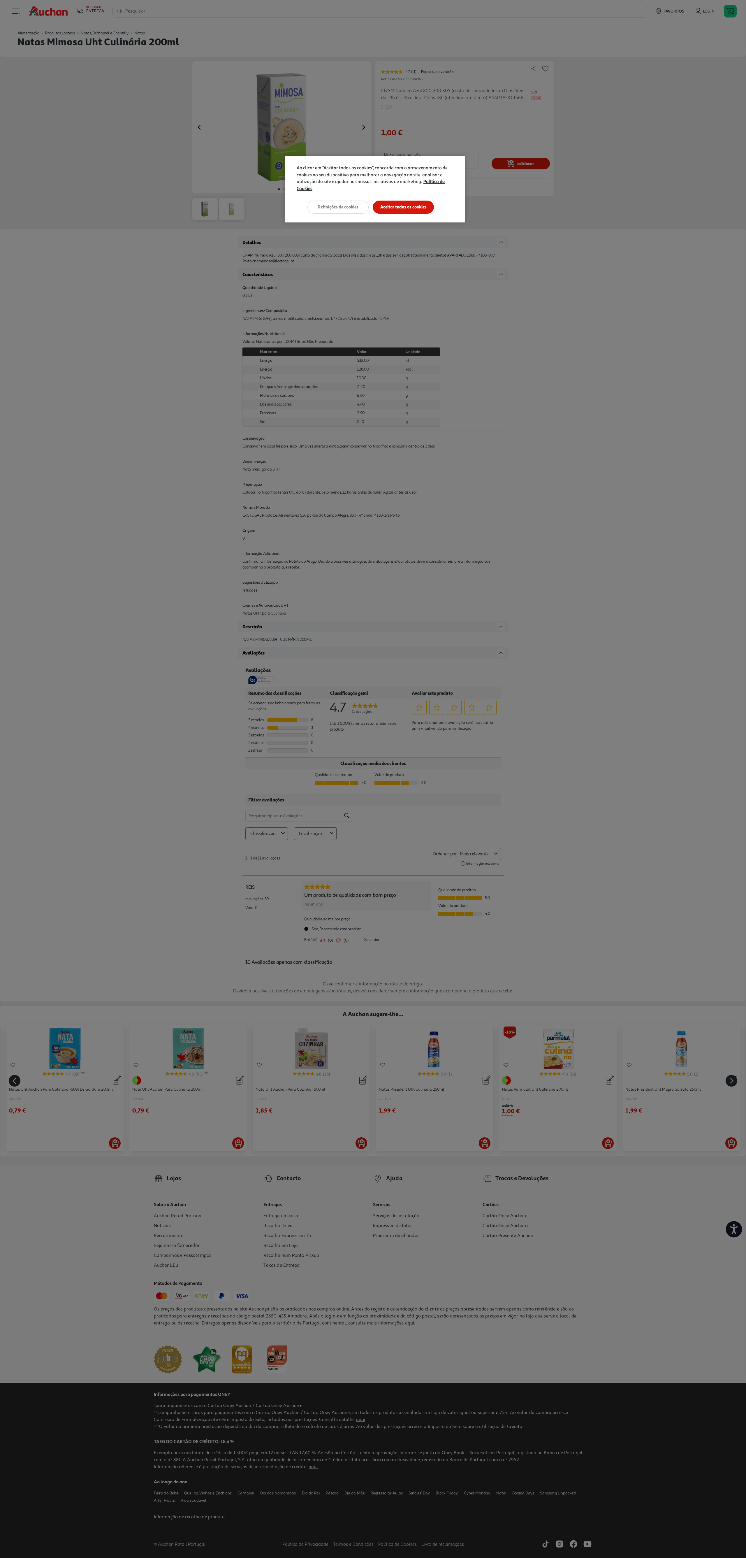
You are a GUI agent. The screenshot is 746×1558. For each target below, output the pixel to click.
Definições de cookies (338, 206)
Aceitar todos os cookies (403, 206)
